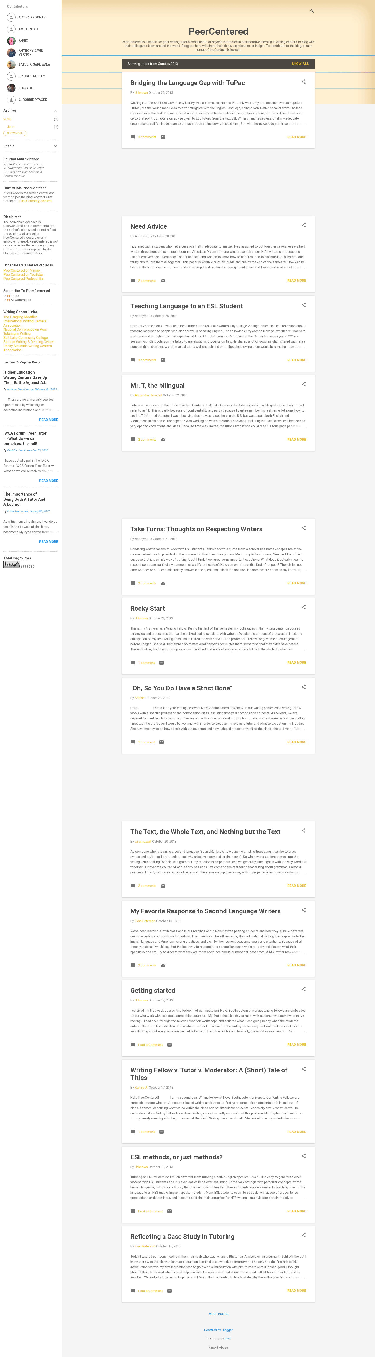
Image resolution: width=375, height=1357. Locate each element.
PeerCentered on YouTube (23, 274)
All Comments (20, 300)
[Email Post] (163, 139)
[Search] (312, 11)
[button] (303, 82)
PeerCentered (218, 31)
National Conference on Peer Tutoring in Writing (25, 331)
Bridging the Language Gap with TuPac (187, 83)
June (10, 127)
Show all (300, 64)
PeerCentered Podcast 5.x (23, 279)
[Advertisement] (218, 182)
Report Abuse (218, 1347)
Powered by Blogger (218, 1330)
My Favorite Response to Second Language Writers (205, 911)
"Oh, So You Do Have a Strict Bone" (181, 688)
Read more (296, 137)
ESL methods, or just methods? (176, 1157)
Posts (14, 296)
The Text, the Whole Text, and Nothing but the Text (205, 831)
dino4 (228, 1338)
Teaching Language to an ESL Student (186, 306)
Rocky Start (147, 608)
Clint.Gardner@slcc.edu (35, 201)
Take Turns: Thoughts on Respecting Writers (196, 529)
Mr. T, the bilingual (157, 385)
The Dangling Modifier (20, 317)
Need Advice (148, 226)
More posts (218, 1314)
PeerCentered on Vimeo (21, 270)
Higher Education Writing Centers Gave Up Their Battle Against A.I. (25, 377)
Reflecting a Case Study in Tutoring (182, 1236)
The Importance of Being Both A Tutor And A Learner (24, 499)
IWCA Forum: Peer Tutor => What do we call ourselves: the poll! (25, 438)
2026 (7, 119)
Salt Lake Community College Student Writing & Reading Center (28, 340)
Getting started (152, 990)
